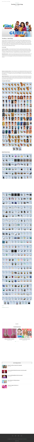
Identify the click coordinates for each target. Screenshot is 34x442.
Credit (3, 305)
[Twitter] (15, 435)
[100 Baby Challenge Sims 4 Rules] (24, 333)
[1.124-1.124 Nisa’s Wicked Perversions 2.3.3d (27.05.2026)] (4, 371)
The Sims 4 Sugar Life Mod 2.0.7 (13, 385)
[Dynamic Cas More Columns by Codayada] (4, 366)
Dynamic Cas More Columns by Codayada (15, 365)
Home (2, 1)
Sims (7, 73)
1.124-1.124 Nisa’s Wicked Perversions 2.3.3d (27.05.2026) (17, 370)
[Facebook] (12, 435)
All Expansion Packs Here (5, 307)
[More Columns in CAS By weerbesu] (4, 381)
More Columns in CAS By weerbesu (13, 380)
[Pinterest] (18, 435)
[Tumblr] (21, 435)
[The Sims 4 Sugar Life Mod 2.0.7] (4, 386)
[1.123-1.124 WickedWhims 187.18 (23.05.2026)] (4, 376)
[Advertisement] (17, 13)
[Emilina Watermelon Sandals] (9, 333)
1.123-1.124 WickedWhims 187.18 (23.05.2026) (15, 375)
